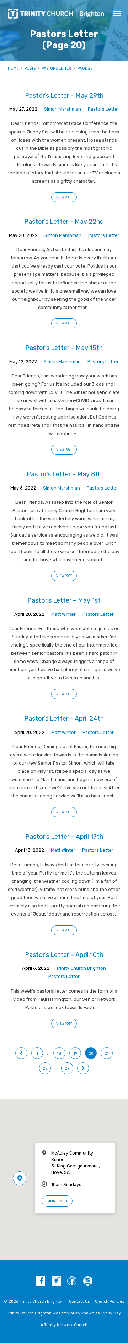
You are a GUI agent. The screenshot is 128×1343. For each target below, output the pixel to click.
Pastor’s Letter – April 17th (64, 836)
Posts (30, 68)
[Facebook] (40, 1281)
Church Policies (109, 1301)
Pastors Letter (56, 68)
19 (75, 1053)
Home (13, 68)
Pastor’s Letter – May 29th (64, 95)
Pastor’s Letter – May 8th (64, 474)
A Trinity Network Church (64, 1325)
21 (107, 1053)
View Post (64, 197)
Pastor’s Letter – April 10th (64, 954)
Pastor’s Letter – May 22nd (64, 221)
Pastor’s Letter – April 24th (64, 718)
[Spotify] (87, 1281)
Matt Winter (63, 614)
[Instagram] (56, 1281)
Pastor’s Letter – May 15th (64, 347)
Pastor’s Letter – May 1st (64, 600)
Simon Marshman (62, 109)
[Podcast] (71, 1281)
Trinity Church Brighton (81, 968)
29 (67, 1068)
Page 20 (85, 68)
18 (59, 1053)
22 (45, 1068)
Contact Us (79, 1301)
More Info (57, 1201)
